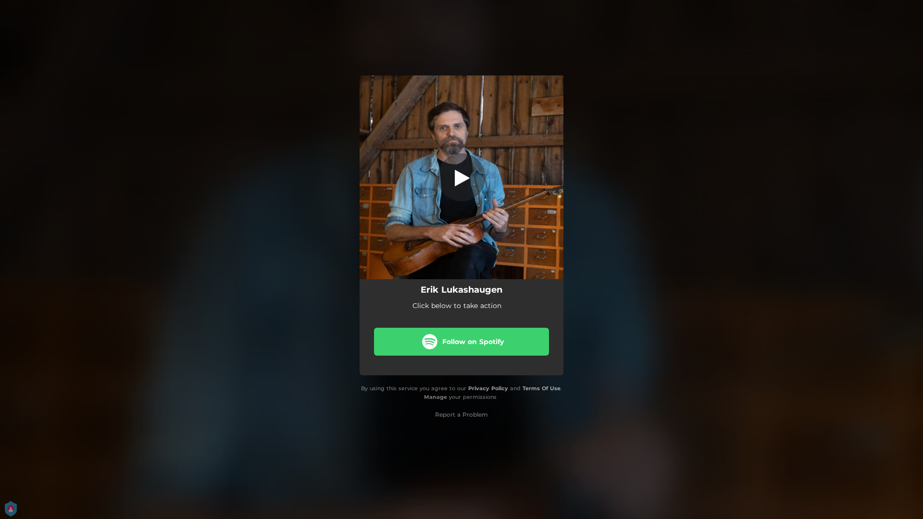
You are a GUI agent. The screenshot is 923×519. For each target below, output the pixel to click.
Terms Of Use (542, 388)
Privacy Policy (488, 388)
